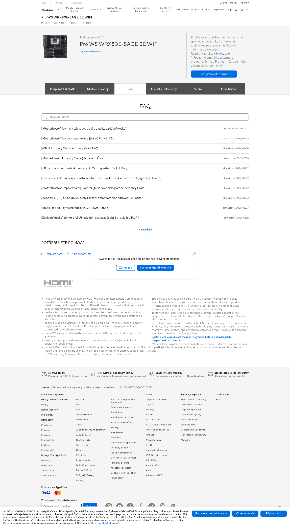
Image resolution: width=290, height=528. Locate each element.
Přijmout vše (273, 513)
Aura (148, 470)
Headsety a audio (119, 447)
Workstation (110, 387)
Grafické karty (83, 440)
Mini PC (80, 409)
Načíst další (145, 229)
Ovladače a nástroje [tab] (97, 89)
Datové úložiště (83, 470)
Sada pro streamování (121, 452)
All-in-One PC (48, 470)
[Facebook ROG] (141, 506)
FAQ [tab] (130, 89)
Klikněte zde (221, 54)
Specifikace (59, 23)
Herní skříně (82, 445)
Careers (150, 404)
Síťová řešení (117, 412)
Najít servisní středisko (85, 254)
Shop (229, 9)
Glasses (80, 424)
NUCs (79, 404)
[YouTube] (119, 506)
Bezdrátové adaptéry (121, 407)
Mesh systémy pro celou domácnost (123, 401)
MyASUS (185, 440)
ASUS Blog (151, 460)
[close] (194, 253)
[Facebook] (130, 506)
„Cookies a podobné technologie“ (103, 523)
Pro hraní (45, 445)
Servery (114, 427)
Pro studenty (47, 440)
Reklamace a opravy (191, 414)
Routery (80, 480)
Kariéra (149, 414)
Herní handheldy (49, 410)
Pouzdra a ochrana (120, 463)
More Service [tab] (229, 89)
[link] (47, 10)
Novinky (150, 409)
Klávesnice (116, 437)
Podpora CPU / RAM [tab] (63, 89)
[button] (223, 3)
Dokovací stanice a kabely (123, 473)
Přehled (45, 23)
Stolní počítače (48, 475)
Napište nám (54, 254)
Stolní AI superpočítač (122, 422)
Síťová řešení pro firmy (122, 417)
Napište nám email (190, 419)
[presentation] (43, 254)
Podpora (87, 23)
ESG (218, 399)
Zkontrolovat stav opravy (193, 399)
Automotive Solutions (156, 450)
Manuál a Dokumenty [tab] (164, 89)
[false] (214, 74)
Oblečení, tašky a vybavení (124, 458)
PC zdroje (81, 455)
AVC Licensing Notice (156, 455)
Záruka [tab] (198, 89)
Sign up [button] (90, 506)
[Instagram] (108, 506)
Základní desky (83, 435)
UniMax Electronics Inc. (157, 429)
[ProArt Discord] (173, 506)
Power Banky (117, 478)
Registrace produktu (191, 409)
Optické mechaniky (85, 465)
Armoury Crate (153, 465)
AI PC (149, 445)
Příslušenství (47, 415)
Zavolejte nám (188, 424)
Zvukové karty (83, 460)
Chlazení (80, 450)
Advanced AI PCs (154, 475)
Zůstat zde (125, 267)
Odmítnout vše (245, 513)
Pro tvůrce (46, 435)
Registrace (218, 9)
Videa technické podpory (193, 435)
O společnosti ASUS (156, 399)
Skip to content (43, 10)
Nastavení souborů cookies (211, 513)
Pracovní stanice (84, 414)
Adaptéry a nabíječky (121, 468)
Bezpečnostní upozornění (193, 429)
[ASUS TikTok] (151, 506)
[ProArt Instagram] (162, 506)
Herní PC (80, 399)
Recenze (74, 23)
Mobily (233, 3)
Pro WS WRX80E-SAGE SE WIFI (66, 17)
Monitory (46, 460)
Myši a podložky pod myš (123, 442)
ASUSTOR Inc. (153, 419)
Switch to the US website (155, 267)
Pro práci (45, 430)
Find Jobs (151, 435)
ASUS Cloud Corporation (158, 424)
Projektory (46, 465)
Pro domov (46, 425)
